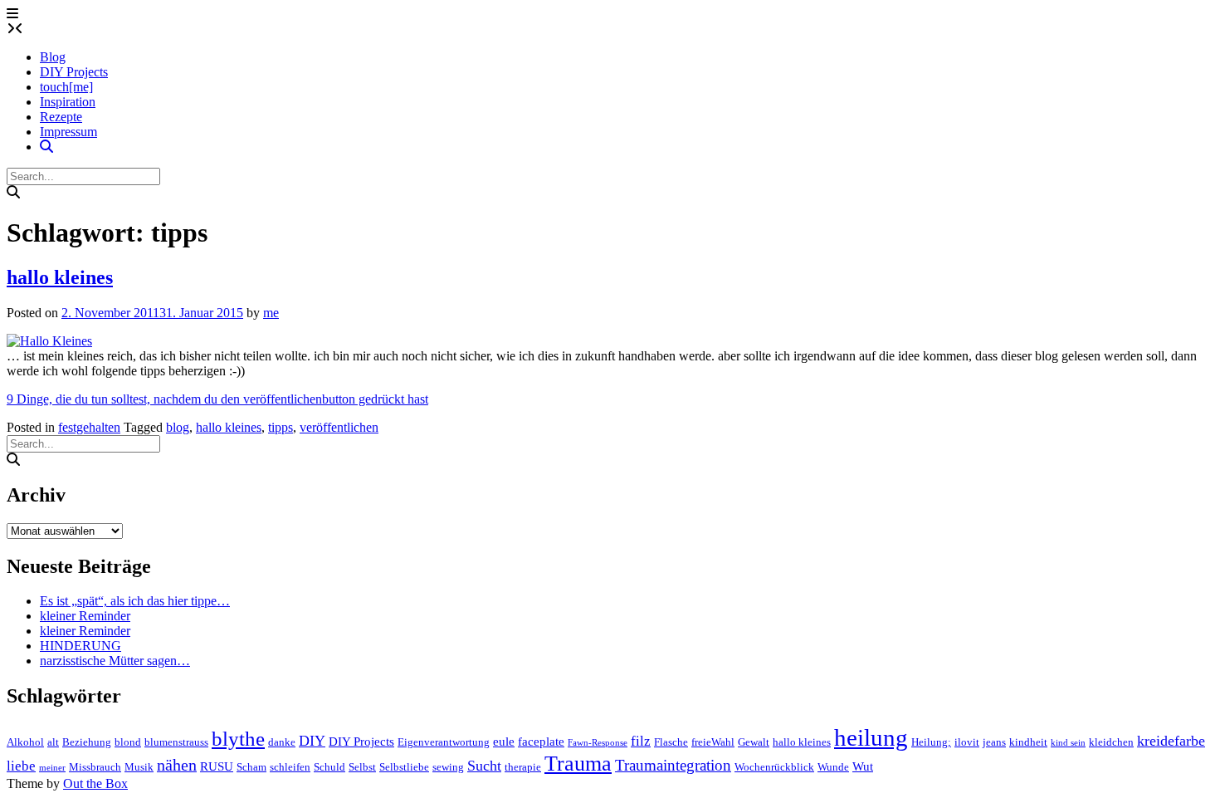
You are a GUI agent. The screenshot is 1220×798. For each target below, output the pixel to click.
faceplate (541, 741)
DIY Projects (74, 72)
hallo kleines (60, 277)
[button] (12, 14)
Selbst (362, 767)
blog (177, 427)
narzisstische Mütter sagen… (115, 661)
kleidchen (1111, 742)
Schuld (329, 767)
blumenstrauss (176, 742)
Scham (251, 767)
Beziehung (86, 742)
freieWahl (712, 742)
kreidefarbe (1171, 740)
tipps (280, 427)
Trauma (578, 763)
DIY (312, 740)
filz (641, 741)
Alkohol (25, 742)
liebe (21, 766)
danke (281, 742)
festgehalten (89, 427)
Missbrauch (95, 767)
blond (128, 742)
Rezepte (61, 117)
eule (504, 741)
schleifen (290, 767)
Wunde (833, 767)
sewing (448, 767)
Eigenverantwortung (444, 742)
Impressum (68, 132)
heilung (871, 737)
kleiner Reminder (85, 616)
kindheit (1028, 742)
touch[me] (66, 87)
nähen (177, 765)
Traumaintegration (673, 765)
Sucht (484, 765)
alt (53, 742)
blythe (238, 739)
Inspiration (67, 102)
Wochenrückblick (774, 767)
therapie (523, 767)
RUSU (216, 766)
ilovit (966, 742)
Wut (862, 766)
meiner (52, 767)
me (271, 313)
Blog (53, 57)
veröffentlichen (339, 427)
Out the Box (95, 783)
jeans (994, 742)
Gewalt (753, 742)
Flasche (671, 742)
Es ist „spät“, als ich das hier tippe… (135, 601)
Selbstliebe (404, 767)
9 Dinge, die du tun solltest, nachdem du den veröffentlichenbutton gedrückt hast (217, 399)
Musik (139, 767)
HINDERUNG (80, 646)
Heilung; (931, 742)
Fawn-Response (597, 742)
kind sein (1068, 742)
